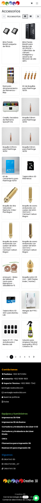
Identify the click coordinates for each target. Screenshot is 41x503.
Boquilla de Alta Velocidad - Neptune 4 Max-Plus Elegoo (10, 209)
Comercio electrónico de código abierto (20, 499)
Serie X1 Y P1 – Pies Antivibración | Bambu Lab (10, 342)
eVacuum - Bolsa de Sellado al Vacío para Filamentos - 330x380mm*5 (10, 281)
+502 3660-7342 (19, 383)
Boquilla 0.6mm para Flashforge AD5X (29, 149)
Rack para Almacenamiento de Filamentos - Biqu (10, 89)
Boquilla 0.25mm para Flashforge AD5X (10, 149)
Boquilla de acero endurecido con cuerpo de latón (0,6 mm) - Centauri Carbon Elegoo (29, 246)
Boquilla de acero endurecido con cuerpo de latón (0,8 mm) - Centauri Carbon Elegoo (29, 211)
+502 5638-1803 (16, 378)
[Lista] (30, 16)
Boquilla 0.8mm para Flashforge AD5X (29, 119)
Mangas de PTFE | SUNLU (29, 311)
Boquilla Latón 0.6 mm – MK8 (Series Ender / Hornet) (30, 279)
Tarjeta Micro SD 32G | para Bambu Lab (10, 312)
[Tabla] (25, 16)
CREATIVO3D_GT (11, 464)
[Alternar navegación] (37, 3)
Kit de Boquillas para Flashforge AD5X (29, 88)
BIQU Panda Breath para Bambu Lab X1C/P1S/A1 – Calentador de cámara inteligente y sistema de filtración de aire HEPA (29, 51)
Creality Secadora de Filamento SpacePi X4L (10, 119)
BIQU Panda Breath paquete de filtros (9, 44)
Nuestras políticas (11, 397)
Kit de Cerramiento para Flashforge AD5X (10, 178)
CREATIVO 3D (9, 459)
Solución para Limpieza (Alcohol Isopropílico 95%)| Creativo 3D (29, 343)
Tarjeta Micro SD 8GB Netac (29, 177)
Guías (6, 401)
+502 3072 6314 (15, 374)
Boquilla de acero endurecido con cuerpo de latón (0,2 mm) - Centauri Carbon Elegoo (10, 246)
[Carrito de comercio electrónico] (31, 3)
